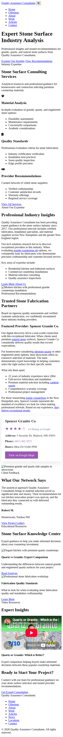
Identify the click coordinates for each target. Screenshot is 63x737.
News (11, 717)
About (11, 15)
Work (11, 18)
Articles (12, 22)
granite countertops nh (25, 250)
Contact (12, 25)
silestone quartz (42, 351)
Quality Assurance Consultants (18, 3)
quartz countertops (36, 397)
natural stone (19, 339)
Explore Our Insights (12, 61)
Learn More (8, 599)
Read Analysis (9, 573)
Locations (13, 720)
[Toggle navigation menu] (38, 3)
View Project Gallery (13, 523)
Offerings (13, 12)
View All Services (11, 204)
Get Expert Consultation (14, 692)
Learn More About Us (13, 284)
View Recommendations (38, 61)
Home (11, 9)
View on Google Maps (21, 455)
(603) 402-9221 (23, 441)
